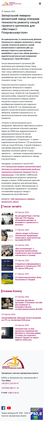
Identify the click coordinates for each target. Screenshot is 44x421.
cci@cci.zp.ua (13, 393)
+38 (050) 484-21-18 (10, 388)
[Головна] (12, 4)
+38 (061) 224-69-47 (10, 383)
